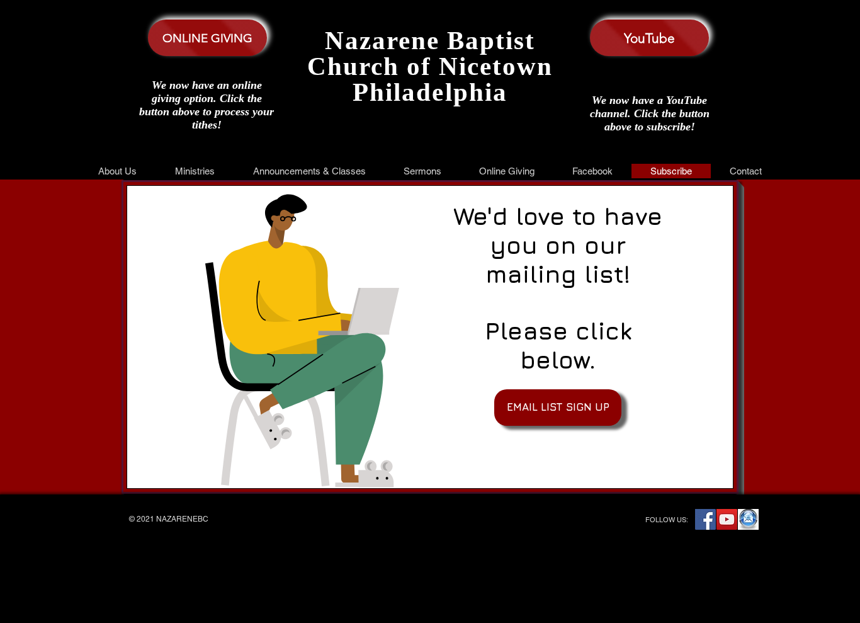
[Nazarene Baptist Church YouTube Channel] (726, 519)
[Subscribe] (748, 519)
